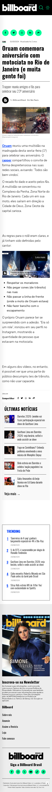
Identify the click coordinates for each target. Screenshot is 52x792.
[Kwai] (43, 772)
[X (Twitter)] (24, 772)
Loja (4, 732)
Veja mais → (12, 493)
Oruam (7, 146)
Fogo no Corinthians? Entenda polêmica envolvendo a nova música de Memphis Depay (30, 451)
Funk (4, 41)
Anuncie (6, 721)
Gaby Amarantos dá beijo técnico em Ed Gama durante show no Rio (29, 482)
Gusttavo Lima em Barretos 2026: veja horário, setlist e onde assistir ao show (29, 435)
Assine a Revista (10, 726)
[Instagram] (18, 772)
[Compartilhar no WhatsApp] (22, 33)
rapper (6, 160)
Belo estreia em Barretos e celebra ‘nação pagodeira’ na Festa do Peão (29, 466)
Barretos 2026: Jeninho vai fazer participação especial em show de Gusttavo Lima (31, 420)
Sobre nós (7, 715)
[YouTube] (30, 772)
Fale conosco (8, 738)
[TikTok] (37, 772)
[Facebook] (11, 772)
